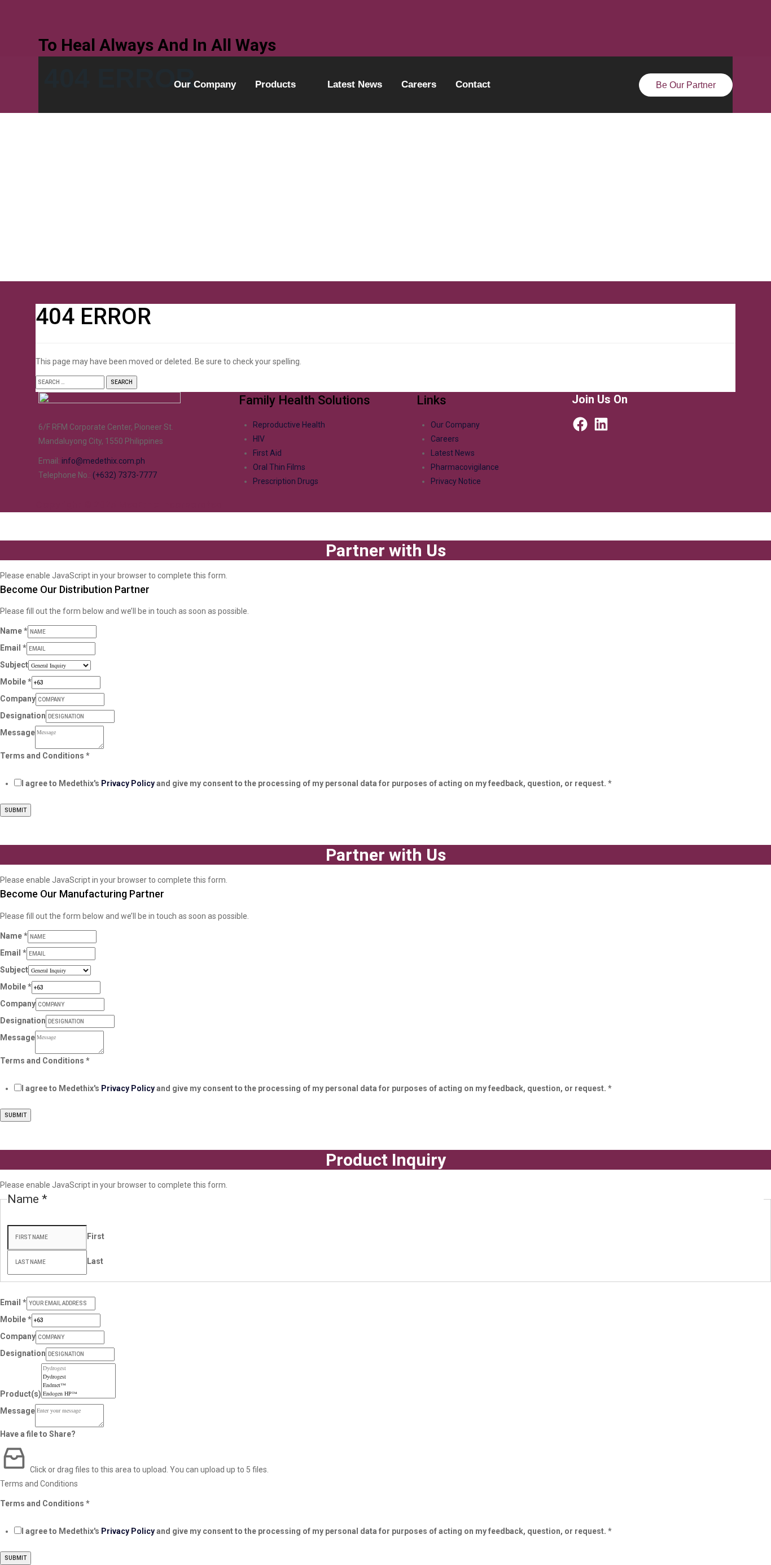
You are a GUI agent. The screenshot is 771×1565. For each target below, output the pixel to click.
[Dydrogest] (78, 1368)
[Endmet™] (78, 1385)
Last (95, 1261)
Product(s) (20, 1393)
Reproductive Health (289, 424)
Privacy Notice (456, 481)
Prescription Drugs (285, 481)
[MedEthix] (385, 17)
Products (275, 84)
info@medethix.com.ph (103, 460)
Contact (472, 84)
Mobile (16, 681)
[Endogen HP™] (78, 1393)
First (95, 1236)
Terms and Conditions (45, 755)
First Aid (267, 452)
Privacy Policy (128, 783)
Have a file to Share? (38, 1433)
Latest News (354, 84)
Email (13, 647)
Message (17, 732)
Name (14, 630)
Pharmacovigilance (465, 467)
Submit (16, 810)
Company (18, 698)
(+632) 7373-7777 (125, 474)
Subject (14, 664)
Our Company (205, 84)
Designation (23, 715)
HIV (259, 438)
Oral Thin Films (279, 467)
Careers (418, 84)
